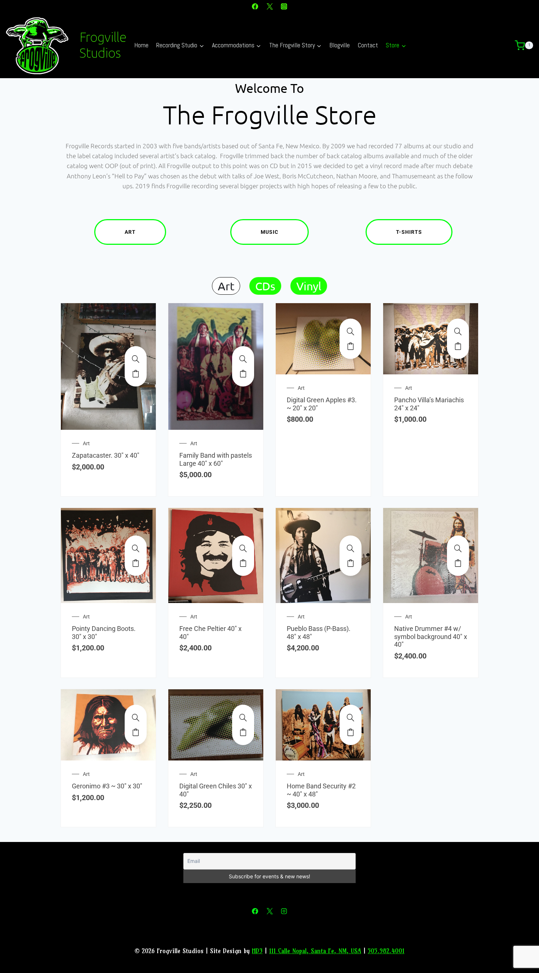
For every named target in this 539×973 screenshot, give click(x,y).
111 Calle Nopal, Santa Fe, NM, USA (315, 951)
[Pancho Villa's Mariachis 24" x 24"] (457, 331)
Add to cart (135, 373)
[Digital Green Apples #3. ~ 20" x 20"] (350, 331)
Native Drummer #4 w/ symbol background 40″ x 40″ (430, 636)
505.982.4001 (386, 951)
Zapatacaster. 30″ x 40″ (105, 455)
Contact (368, 45)
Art (130, 232)
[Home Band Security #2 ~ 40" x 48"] (350, 717)
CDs (265, 286)
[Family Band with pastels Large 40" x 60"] (243, 358)
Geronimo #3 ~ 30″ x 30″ (107, 786)
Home (141, 45)
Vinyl (308, 286)
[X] (269, 6)
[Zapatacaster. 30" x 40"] (135, 358)
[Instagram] (284, 6)
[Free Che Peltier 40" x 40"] (243, 548)
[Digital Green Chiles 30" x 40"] (243, 717)
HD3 (257, 951)
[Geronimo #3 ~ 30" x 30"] (135, 717)
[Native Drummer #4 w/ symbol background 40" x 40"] (457, 548)
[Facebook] (255, 6)
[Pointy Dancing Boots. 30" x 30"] (135, 548)
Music (269, 232)
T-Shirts (409, 232)
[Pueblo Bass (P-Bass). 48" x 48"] (350, 548)
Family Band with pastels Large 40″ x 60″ (215, 459)
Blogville (339, 45)
